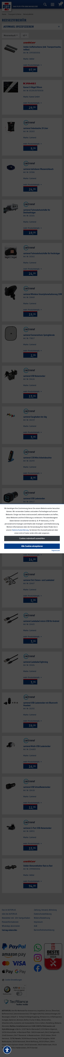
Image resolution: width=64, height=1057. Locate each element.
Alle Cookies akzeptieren (32, 546)
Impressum (56, 550)
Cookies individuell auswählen (32, 538)
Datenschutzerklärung (20, 530)
